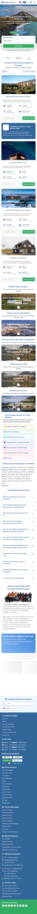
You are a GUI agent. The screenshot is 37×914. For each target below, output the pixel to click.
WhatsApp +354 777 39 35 (12, 878)
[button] (18, 84)
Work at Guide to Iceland (9, 891)
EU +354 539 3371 (10, 873)
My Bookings (6, 803)
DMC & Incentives (7, 844)
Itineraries (5, 829)
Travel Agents (6, 839)
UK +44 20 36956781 (11, 871)
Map (6, 71)
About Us (5, 718)
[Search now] (28, 2)
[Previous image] (3, 84)
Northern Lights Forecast (9, 832)
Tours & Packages (7, 770)
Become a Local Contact (9, 885)
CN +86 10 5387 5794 (11, 876)
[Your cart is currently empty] (31, 2)
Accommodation (7, 778)
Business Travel (6, 794)
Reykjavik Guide (7, 815)
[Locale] (20, 2)
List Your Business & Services (11, 888)
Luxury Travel (6, 792)
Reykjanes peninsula (8, 469)
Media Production (7, 841)
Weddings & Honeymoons (10, 850)
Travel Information (7, 812)
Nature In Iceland (7, 810)
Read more (5, 486)
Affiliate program (7, 896)
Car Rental (5, 775)
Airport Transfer (7, 784)
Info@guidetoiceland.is (11, 860)
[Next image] (33, 84)
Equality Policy (6, 729)
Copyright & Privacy (8, 727)
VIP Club (4, 800)
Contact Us (5, 735)
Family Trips (5, 786)
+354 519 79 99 (9, 862)
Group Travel (6, 789)
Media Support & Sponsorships (11, 847)
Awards (4, 721)
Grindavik (4, 467)
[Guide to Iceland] (8, 2)
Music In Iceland (7, 821)
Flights (4, 781)
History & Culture (7, 818)
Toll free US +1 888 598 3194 (13, 868)
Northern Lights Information (10, 823)
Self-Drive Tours (7, 773)
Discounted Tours (7, 797)
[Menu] (34, 2)
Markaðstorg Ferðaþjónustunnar (11, 893)
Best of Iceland (6, 826)
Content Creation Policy (9, 732)
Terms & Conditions (8, 724)
